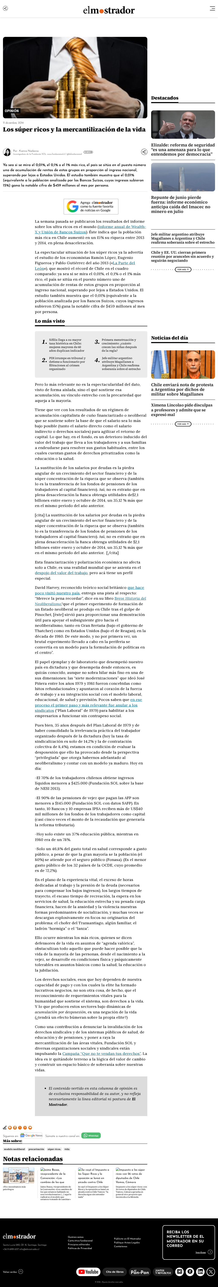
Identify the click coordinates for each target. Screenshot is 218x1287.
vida (67, 1149)
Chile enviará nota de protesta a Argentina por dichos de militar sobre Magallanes (182, 389)
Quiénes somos (75, 1236)
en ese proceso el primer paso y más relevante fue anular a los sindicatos (88, 705)
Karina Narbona (29, 150)
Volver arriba (10, 1271)
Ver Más (87, 152)
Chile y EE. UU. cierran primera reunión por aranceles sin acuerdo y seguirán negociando (182, 256)
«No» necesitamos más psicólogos (14, 1188)
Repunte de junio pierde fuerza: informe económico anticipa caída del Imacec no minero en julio (180, 204)
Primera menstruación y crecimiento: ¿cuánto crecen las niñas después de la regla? (119, 345)
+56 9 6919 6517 (11, 1249)
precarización (36, 1149)
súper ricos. (54, 1149)
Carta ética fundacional (80, 1240)
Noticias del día (169, 337)
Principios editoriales (79, 1244)
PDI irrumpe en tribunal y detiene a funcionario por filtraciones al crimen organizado (67, 363)
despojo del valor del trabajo (61, 572)
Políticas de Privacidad (80, 1248)
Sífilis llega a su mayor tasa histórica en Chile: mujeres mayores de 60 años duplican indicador (66, 345)
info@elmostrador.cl (29, 1249)
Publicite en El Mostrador (127, 1238)
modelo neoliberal (14, 1149)
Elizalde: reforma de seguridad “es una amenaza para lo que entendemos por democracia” (183, 149)
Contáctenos (120, 1246)
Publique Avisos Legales (127, 1242)
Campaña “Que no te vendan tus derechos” (101, 1053)
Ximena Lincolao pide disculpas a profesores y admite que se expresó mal (181, 409)
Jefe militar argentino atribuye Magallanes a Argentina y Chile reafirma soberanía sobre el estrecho (121, 363)
